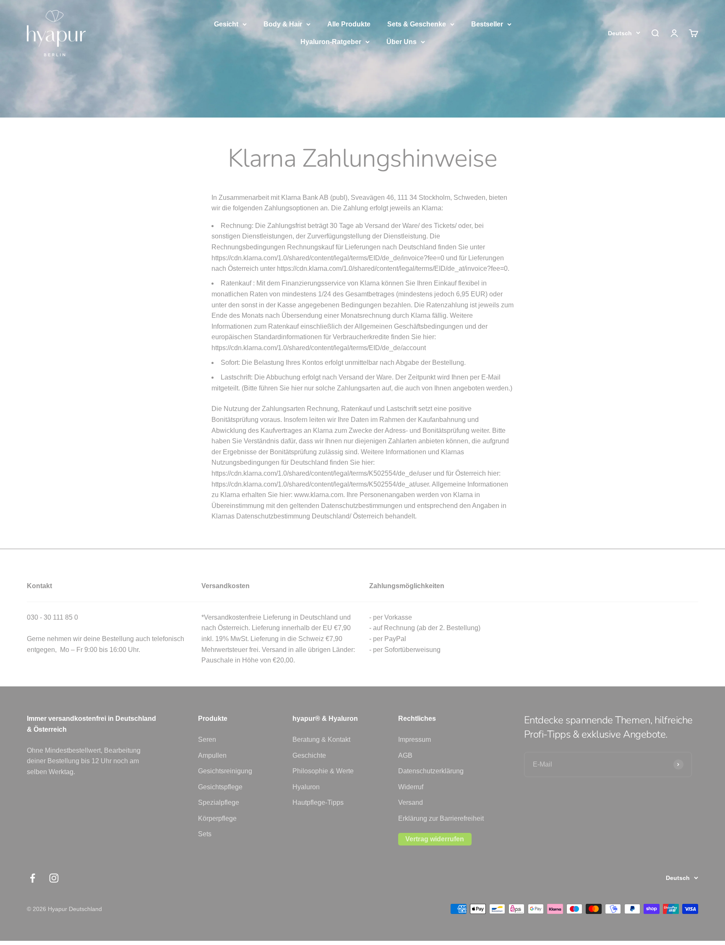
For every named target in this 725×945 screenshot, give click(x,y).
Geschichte (309, 755)
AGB (405, 755)
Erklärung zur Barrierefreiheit (441, 818)
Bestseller (487, 24)
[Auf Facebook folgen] (32, 878)
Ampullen (212, 755)
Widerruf (410, 787)
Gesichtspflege (220, 787)
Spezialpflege (218, 802)
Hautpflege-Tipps (318, 802)
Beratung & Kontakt (321, 739)
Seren (207, 739)
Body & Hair (282, 24)
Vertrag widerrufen (434, 839)
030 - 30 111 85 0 (52, 617)
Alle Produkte (348, 24)
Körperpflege (217, 818)
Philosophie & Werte (323, 771)
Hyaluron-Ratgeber (330, 41)
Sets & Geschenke (416, 24)
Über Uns (401, 41)
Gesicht (226, 24)
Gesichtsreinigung (225, 771)
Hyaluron (306, 787)
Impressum (414, 739)
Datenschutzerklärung (431, 771)
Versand (410, 802)
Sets (204, 834)
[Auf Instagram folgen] (54, 878)
